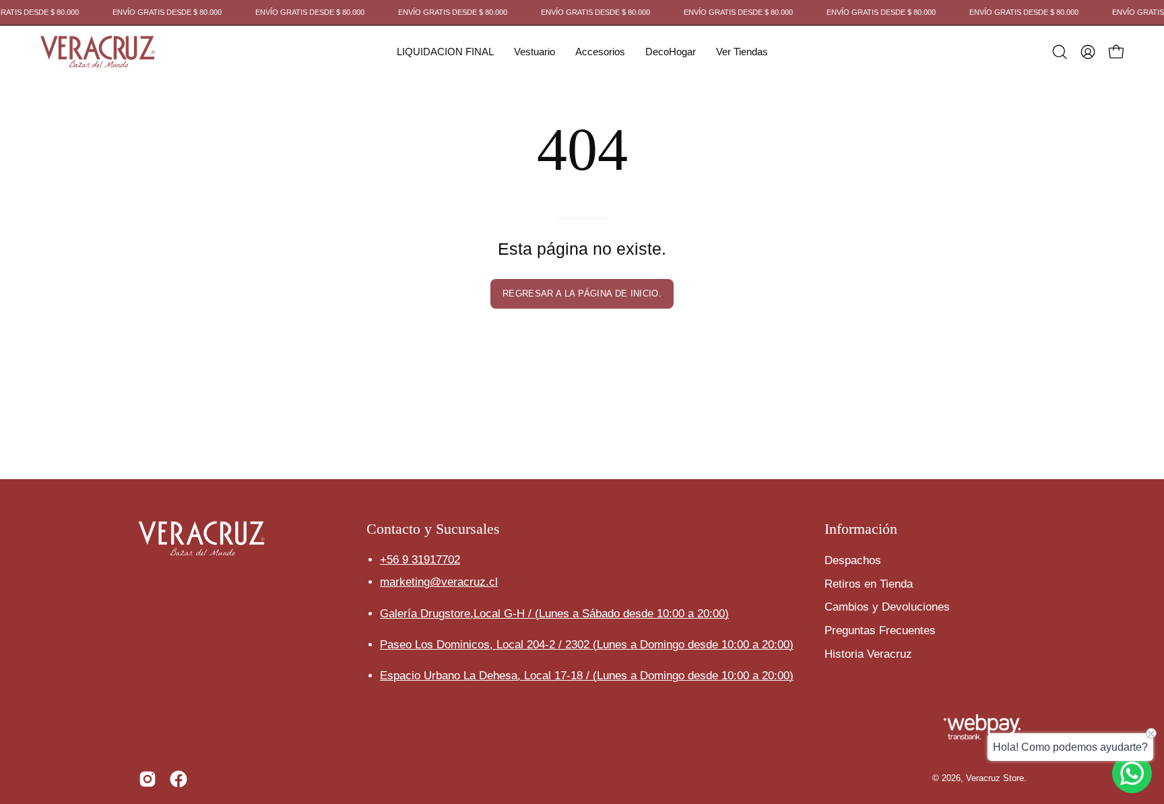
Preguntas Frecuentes (880, 629)
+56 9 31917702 (420, 560)
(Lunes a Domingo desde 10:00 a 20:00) (693, 644)
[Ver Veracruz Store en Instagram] (147, 779)
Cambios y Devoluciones (887, 606)
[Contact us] (1132, 773)
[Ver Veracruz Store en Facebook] (178, 779)
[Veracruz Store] (97, 52)
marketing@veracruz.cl (439, 582)
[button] (445, 52)
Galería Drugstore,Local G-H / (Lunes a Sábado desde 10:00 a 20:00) (554, 613)
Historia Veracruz (868, 653)
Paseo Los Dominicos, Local (486, 644)
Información (861, 528)
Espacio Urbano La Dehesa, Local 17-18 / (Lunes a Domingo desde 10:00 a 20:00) (587, 675)
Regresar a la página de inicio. (582, 293)
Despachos (853, 560)
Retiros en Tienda (869, 583)
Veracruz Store (995, 778)
